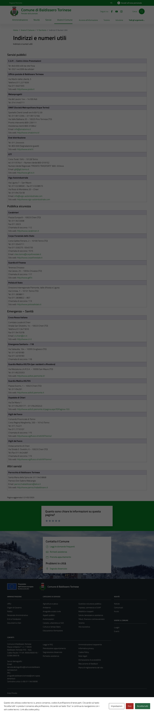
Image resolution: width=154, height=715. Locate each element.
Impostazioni (116, 706)
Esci (130, 706)
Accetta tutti (142, 706)
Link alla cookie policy (29, 709)
